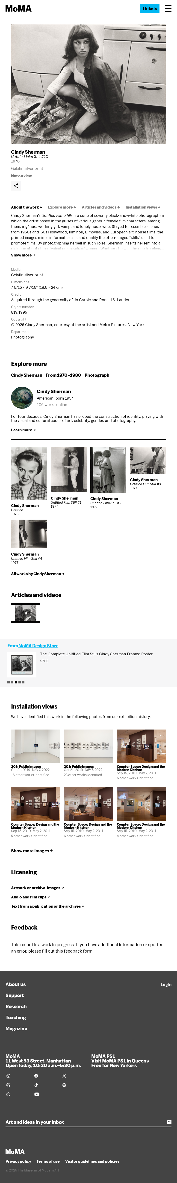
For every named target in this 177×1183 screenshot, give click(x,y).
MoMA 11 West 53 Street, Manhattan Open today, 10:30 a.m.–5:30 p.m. (43, 1060)
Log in (166, 984)
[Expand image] (88, 84)
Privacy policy (18, 1161)
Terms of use (47, 1161)
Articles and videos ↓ (101, 207)
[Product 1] (8, 682)
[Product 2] (12, 682)
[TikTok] (45, 1085)
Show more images (30, 851)
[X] (74, 1076)
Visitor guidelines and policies (92, 1161)
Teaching (16, 1017)
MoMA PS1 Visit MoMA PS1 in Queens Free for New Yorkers (120, 1060)
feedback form (78, 950)
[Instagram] (18, 1076)
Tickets (149, 8)
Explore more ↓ (62, 207)
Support (15, 995)
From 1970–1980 (63, 375)
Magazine (16, 1028)
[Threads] (18, 1085)
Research (16, 1006)
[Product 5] (23, 682)
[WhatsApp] (18, 1094)
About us (16, 984)
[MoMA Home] (19, 8)
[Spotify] (74, 1085)
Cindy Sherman (28, 152)
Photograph (97, 375)
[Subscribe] (169, 1122)
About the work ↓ (26, 207)
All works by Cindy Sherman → (38, 574)
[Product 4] (19, 682)
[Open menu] (168, 8)
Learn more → (23, 430)
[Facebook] (45, 1076)
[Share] (16, 186)
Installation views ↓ (143, 207)
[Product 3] (16, 682)
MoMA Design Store (38, 645)
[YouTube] (45, 1094)
